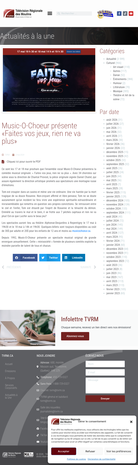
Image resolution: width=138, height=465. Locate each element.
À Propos (10, 378)
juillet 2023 (112, 269)
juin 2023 (111, 273)
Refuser (90, 451)
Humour (117, 83)
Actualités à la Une (11, 396)
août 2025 (111, 168)
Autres (116, 71)
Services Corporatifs (11, 387)
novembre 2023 (114, 253)
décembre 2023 (114, 248)
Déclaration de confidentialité (101, 459)
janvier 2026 (113, 148)
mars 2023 (112, 285)
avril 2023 (111, 281)
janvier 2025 (113, 196)
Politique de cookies (76, 459)
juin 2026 (111, 127)
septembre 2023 (115, 261)
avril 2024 (111, 232)
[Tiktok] (125, 13)
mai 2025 (111, 180)
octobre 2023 (113, 257)
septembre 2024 (115, 212)
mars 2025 (112, 188)
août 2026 (111, 119)
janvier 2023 (113, 293)
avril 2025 (111, 184)
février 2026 (112, 144)
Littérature (119, 87)
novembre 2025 (114, 156)
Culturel (110, 63)
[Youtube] (131, 13)
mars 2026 (112, 140)
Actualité (111, 59)
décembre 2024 (114, 200)
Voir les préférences (118, 451)
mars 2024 (112, 236)
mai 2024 (111, 228)
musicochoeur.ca (81, 231)
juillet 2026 (112, 123)
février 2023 (112, 289)
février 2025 (112, 192)
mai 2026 (111, 131)
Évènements (119, 79)
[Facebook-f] (119, 13)
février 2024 (112, 240)
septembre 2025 (115, 164)
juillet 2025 (112, 172)
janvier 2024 (113, 244)
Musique (117, 91)
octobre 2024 (113, 208)
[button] (131, 421)
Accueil (8, 364)
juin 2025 (111, 176)
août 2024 (111, 216)
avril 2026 (111, 136)
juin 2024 (111, 224)
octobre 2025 (113, 160)
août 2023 (111, 265)
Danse (116, 75)
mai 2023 (111, 277)
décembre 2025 (114, 152)
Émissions (10, 371)
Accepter (63, 451)
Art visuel (118, 67)
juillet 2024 (112, 220)
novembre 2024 (114, 204)
